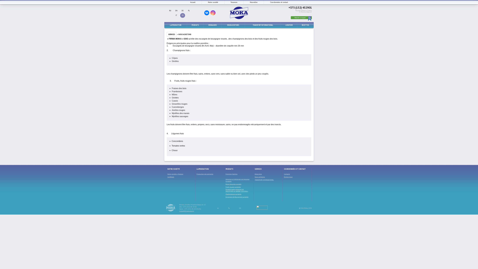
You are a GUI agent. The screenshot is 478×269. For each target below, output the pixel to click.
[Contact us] (240, 208)
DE (183, 11)
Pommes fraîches (232, 174)
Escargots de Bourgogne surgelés (237, 197)
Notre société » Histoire (175, 174)
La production (175, 25)
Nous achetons (233, 25)
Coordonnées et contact (279, 2)
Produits (195, 25)
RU (170, 11)
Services (171, 34)
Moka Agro (212, 25)
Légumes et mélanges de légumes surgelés (237, 180)
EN (176, 11)
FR (182, 15)
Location (289, 25)
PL (189, 11)
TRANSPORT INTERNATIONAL (263, 25)
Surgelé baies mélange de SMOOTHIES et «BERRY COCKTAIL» (237, 190)
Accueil (192, 2)
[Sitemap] (229, 208)
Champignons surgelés (233, 194)
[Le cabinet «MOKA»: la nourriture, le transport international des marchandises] (239, 18)
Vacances (234, 2)
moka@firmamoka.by (186, 211)
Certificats (170, 177)
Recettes (305, 25)
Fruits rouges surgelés (233, 187)
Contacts (287, 174)
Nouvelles (254, 2)
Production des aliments (205, 174)
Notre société (213, 2)
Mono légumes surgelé (233, 184)
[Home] (218, 208)
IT (176, 15)
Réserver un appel (300, 18)
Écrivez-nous (288, 177)
